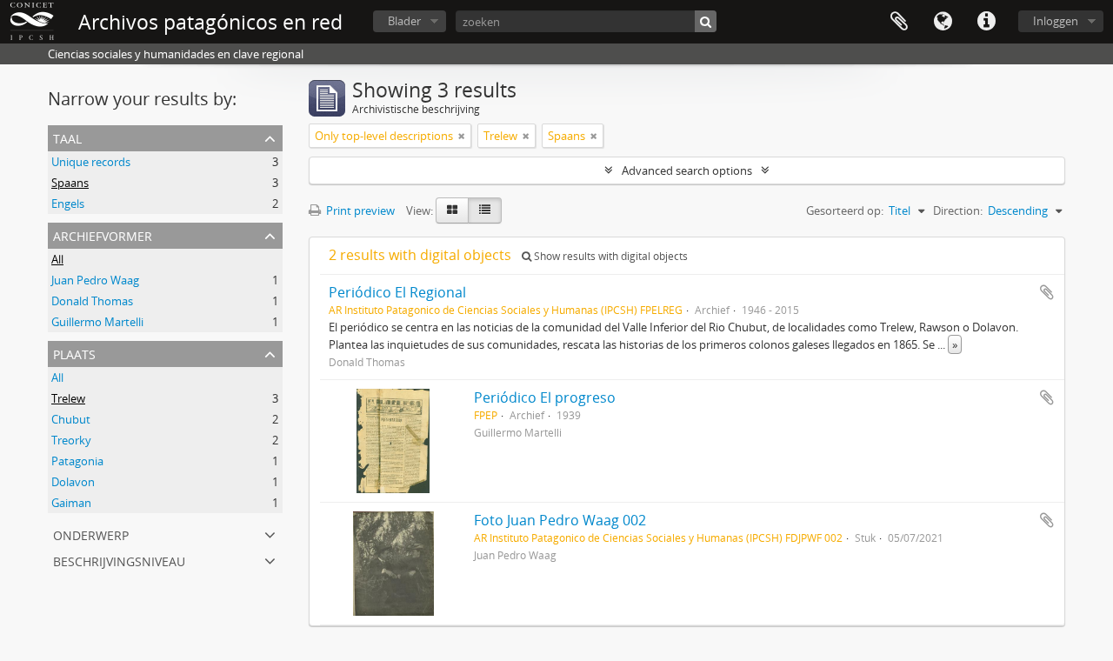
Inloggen (1055, 21)
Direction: (958, 210)
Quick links (986, 21)
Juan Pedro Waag (95, 280)
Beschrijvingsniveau (119, 559)
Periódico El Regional (397, 292)
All (57, 259)
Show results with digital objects (609, 256)
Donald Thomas (92, 301)
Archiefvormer (102, 234)
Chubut (70, 419)
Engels (67, 203)
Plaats (74, 352)
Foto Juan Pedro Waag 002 (560, 520)
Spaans (70, 182)
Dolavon (73, 482)
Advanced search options (687, 170)
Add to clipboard (1047, 292)
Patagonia (77, 461)
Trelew (68, 398)
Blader (404, 21)
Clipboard (899, 21)
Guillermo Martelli (97, 322)
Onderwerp (91, 533)
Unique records (90, 162)
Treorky (71, 440)
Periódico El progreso (545, 397)
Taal (942, 21)
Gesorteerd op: (844, 210)
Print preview (359, 210)
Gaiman (71, 503)
